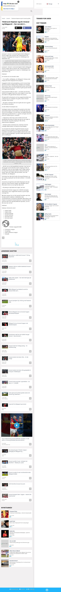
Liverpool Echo (13, 511)
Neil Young (47, 95)
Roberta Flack (48, 86)
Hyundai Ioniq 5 (14, 560)
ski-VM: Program (49, 174)
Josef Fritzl (12, 521)
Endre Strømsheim (49, 125)
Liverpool (47, 115)
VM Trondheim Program (51, 204)
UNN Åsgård (48, 184)
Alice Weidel (48, 194)
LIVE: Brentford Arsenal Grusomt (17, 484)
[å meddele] (3, 238)
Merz (46, 145)
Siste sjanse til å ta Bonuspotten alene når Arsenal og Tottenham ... (19, 393)
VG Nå (3, 28)
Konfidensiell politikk (34, 589)
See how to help (8, 9)
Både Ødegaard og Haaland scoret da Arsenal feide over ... (18, 290)
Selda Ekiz (12, 531)
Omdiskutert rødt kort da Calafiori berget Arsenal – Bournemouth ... (19, 335)
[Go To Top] (47, 590)
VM (45, 164)
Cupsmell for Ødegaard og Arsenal (17, 404)
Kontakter (23, 589)
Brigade (47, 36)
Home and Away (49, 56)
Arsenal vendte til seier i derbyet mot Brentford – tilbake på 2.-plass (18, 461)
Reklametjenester (15, 589)
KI (45, 76)
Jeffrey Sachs (48, 214)
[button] (53, 4)
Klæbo (46, 135)
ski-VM (46, 155)
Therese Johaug (49, 46)
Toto (46, 105)
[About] (26, 589)
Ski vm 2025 (13, 541)
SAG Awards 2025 (49, 66)
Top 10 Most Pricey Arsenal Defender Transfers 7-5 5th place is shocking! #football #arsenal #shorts (15, 439)
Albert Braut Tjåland (15, 551)
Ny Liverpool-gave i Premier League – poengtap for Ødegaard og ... (18, 450)
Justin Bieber (48, 26)
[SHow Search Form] (31, 11)
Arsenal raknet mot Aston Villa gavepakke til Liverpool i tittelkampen (20, 370)
